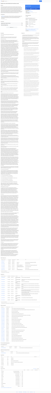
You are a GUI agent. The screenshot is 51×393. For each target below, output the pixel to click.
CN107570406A (3, 281)
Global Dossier (32, 30)
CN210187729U (3, 319)
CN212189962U (3, 338)
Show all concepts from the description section (6, 387)
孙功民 (28, 11)
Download (35, 368)
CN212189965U (3, 331)
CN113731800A (3, 295)
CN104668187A (3, 323)
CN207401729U (3, 335)
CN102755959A (3, 266)
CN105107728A (3, 327)
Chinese (30, 10)
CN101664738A (3, 312)
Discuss (35, 30)
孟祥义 (30, 11)
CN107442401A (3, 324)
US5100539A (2, 262)
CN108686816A (3, 287)
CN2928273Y (2, 328)
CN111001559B (3, 339)
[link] (11, 17)
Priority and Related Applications (31, 29)
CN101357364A (3, 263)
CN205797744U (3, 269)
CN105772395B (3, 308)
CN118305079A (3, 297)
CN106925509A (3, 277)
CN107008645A (3, 316)
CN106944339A (3, 279)
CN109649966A (3, 291)
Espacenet (30, 30)
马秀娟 (32, 11)
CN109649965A (3, 293)
